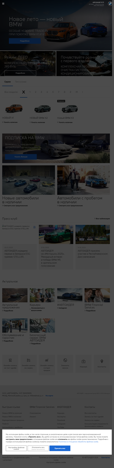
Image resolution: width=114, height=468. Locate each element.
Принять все (60, 448)
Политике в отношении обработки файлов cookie (78, 442)
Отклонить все (38, 448)
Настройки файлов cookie (16, 448)
